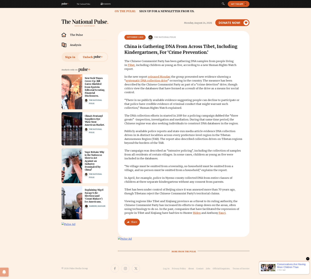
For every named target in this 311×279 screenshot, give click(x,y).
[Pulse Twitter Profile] (136, 268)
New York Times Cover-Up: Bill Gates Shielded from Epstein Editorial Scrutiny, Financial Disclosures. (95, 87)
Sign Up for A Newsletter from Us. (166, 11)
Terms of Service (241, 268)
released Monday (159, 76)
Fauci (222, 212)
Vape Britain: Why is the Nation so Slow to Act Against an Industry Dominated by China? (94, 161)
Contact (199, 268)
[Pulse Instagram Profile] (125, 268)
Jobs (208, 268)
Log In (166, 268)
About (191, 268)
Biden (197, 212)
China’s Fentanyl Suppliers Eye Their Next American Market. (95, 120)
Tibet (131, 65)
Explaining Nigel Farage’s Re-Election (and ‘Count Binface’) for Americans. (94, 196)
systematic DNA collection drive (147, 80)
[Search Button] (223, 4)
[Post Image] (72, 91)
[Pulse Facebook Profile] (115, 268)
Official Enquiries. (221, 268)
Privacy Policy (179, 268)
